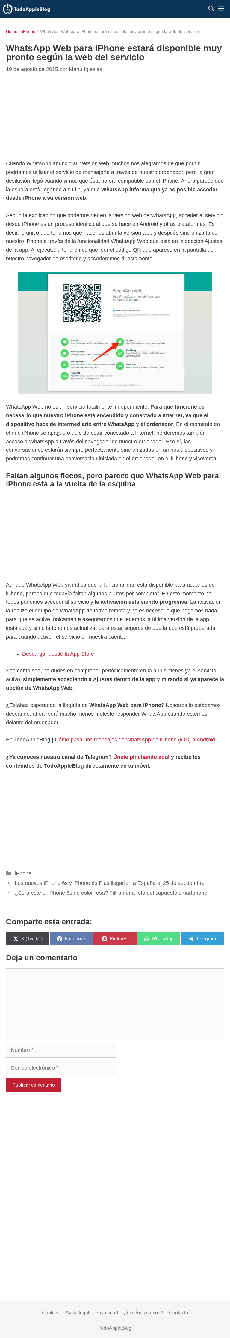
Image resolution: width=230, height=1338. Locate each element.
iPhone (28, 31)
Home (11, 31)
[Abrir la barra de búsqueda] (211, 9)
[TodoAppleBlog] (26, 9)
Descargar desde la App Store (58, 654)
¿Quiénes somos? (143, 1312)
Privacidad (106, 1312)
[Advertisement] (115, 117)
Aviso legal (77, 1312)
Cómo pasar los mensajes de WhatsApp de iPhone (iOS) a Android (135, 740)
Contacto (178, 1312)
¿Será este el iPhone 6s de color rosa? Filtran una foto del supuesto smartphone (111, 893)
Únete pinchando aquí (141, 757)
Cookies (51, 1312)
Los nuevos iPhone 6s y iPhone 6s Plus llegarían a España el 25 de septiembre (110, 883)
